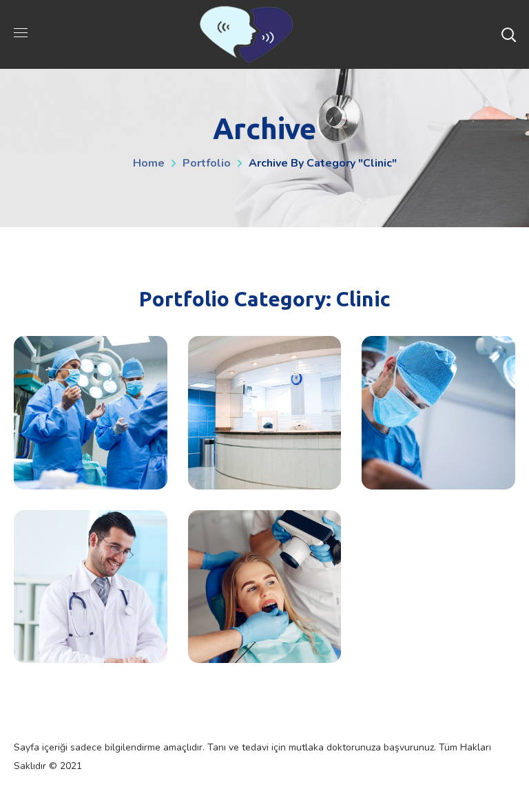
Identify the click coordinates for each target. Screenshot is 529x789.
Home (149, 163)
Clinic (90, 478)
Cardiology (90, 586)
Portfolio (207, 163)
